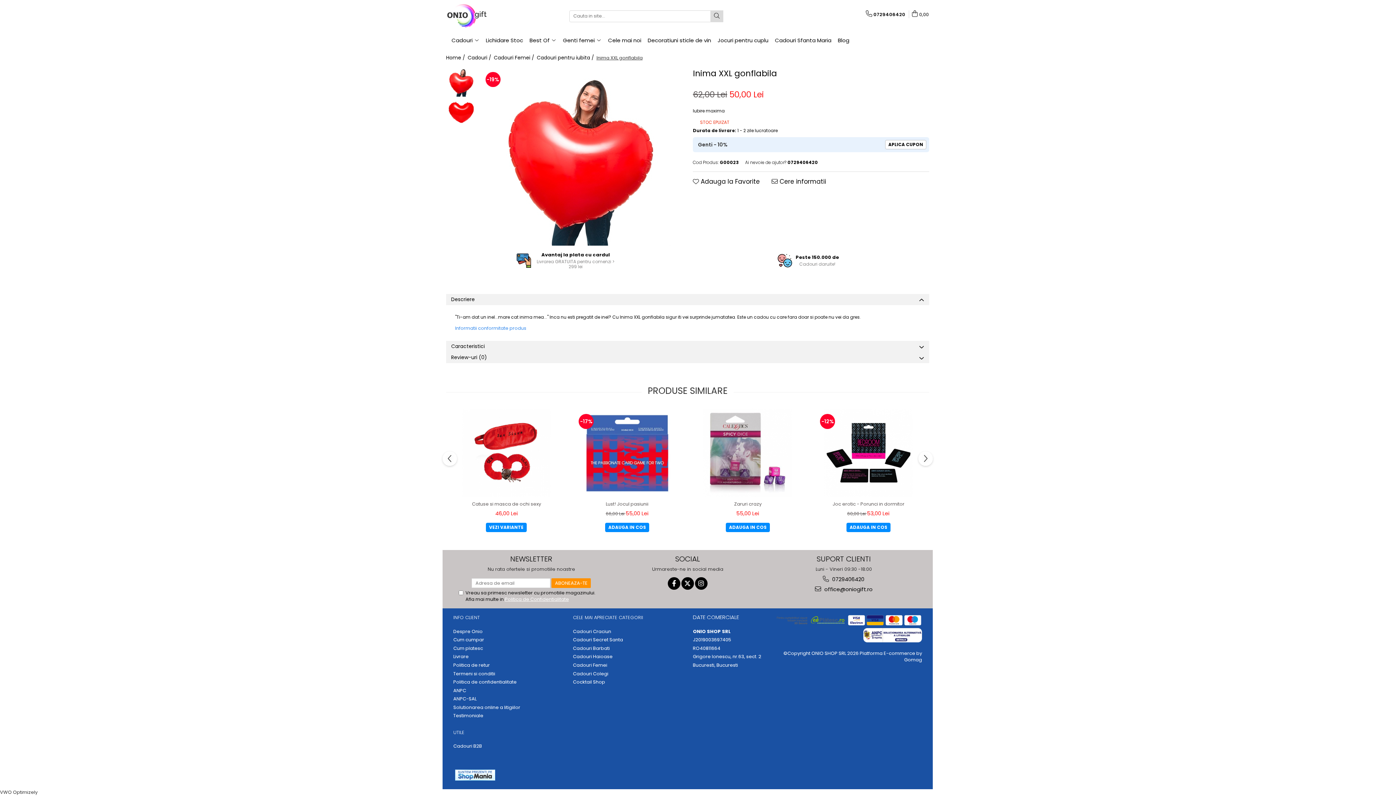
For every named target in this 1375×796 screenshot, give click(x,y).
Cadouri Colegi (590, 674)
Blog (843, 40)
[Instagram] (701, 583)
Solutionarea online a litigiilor (486, 707)
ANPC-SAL (465, 699)
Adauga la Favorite (729, 181)
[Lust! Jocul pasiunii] (627, 453)
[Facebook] (674, 583)
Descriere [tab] (463, 299)
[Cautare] (716, 16)
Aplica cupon (905, 144)
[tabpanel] (581, 156)
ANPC (459, 691)
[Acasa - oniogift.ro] (482, 16)
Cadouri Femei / (515, 57)
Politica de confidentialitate (485, 682)
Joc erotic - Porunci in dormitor (868, 504)
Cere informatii (802, 181)
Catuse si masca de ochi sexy (506, 504)
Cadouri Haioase (593, 656)
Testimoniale (468, 716)
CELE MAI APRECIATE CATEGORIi (608, 617)
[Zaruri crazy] (747, 453)
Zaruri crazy (748, 504)
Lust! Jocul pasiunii (627, 504)
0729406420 (847, 579)
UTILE (458, 732)
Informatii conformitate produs (490, 328)
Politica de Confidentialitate (537, 599)
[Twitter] (687, 583)
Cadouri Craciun (592, 631)
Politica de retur (471, 665)
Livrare (461, 656)
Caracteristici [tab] (468, 346)
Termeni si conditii (474, 674)
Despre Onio (468, 631)
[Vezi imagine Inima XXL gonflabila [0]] (461, 82)
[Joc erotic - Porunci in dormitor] (868, 453)
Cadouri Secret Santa (598, 640)
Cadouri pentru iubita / (566, 57)
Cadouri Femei (590, 665)
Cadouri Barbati (591, 648)
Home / (456, 57)
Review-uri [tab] (469, 357)
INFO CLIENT (466, 617)
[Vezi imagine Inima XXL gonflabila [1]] (461, 112)
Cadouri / (480, 57)
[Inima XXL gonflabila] (581, 156)
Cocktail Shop (589, 682)
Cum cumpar (468, 640)
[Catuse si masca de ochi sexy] (506, 453)
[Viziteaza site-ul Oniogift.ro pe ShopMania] (475, 775)
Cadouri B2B (467, 746)
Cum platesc (468, 648)
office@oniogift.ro (848, 589)
